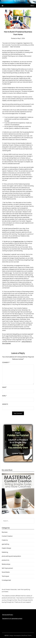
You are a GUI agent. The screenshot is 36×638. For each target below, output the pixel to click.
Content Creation (7, 536)
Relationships (6, 564)
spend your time (19, 241)
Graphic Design (6, 548)
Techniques (5, 576)
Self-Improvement (7, 568)
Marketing (5, 552)
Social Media (6, 572)
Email (4, 396)
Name (4, 387)
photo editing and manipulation (11, 556)
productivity (5, 560)
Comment (6, 362)
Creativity (5, 540)
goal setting (5, 544)
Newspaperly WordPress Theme (22, 635)
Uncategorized (6, 580)
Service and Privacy (7, 614)
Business (4, 532)
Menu (32, 6)
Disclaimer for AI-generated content (12, 618)
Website (5, 404)
